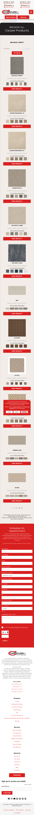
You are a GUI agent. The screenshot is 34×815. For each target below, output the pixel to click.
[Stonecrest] (21, 495)
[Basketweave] (16, 383)
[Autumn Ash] (12, 420)
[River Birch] (12, 458)
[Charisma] (25, 196)
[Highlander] (21, 420)
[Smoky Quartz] (12, 83)
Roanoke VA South (17, 689)
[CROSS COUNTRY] (12, 121)
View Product (17, 89)
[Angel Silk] (25, 383)
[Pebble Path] (12, 308)
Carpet (7, 21)
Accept (9, 411)
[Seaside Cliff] (16, 233)
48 (19, 508)
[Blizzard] (17, 290)
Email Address (6, 786)
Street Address (5, 583)
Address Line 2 (5, 589)
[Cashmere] (21, 83)
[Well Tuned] (21, 345)
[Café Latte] (16, 495)
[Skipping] (25, 233)
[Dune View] (17, 477)
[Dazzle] (16, 196)
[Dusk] (17, 252)
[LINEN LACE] (17, 103)
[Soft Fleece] (16, 308)
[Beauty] (12, 196)
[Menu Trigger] (31, 12)
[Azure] (21, 271)
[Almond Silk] (17, 440)
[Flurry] (25, 271)
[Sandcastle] (8, 420)
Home (3, 21)
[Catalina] (21, 383)
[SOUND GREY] (21, 121)
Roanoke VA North (17, 691)
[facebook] (9, 799)
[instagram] (12, 799)
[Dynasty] (16, 271)
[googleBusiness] (17, 799)
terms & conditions (15, 627)
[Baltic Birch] (25, 83)
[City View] (12, 233)
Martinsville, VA (17, 686)
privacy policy (24, 627)
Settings (24, 411)
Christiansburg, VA (17, 684)
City (2, 594)
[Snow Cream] (21, 233)
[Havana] (17, 65)
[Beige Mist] (12, 495)
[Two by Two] (16, 345)
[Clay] (25, 308)
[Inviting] (21, 196)
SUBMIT (5, 640)
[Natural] (16, 458)
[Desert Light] (21, 308)
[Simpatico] (25, 345)
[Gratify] (17, 177)
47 (17, 508)
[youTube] (14, 799)
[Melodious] (17, 327)
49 (22, 508)
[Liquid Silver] (25, 420)
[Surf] (12, 271)
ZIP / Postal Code (5, 605)
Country (3, 611)
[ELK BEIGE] (25, 121)
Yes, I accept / (16, 627)
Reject (16, 411)
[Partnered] (12, 345)
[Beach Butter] (17, 215)
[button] (11, 17)
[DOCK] (16, 121)
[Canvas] (12, 383)
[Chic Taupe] (25, 495)
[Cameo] (25, 458)
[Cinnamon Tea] (16, 83)
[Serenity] (17, 365)
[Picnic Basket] (16, 420)
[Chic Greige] (21, 458)
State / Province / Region (7, 600)
